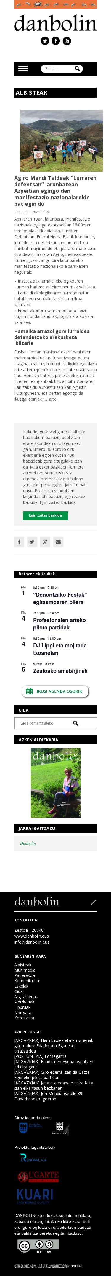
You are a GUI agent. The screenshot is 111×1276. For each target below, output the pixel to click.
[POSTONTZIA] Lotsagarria (40, 1056)
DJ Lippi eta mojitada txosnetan (60, 649)
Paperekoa (24, 975)
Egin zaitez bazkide (45, 515)
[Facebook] (19, 542)
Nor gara (22, 1012)
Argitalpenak (26, 996)
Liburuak (22, 1007)
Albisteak (22, 964)
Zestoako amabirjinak (60, 671)
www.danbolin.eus (31, 936)
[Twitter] (32, 542)
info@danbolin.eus (31, 942)
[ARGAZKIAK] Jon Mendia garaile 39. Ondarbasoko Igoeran (48, 1096)
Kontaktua (24, 1018)
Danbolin (28, 843)
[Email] (58, 542)
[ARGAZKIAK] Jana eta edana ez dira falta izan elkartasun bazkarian (53, 1085)
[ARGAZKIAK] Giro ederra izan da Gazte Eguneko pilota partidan (52, 1074)
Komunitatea (26, 980)
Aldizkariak (24, 1002)
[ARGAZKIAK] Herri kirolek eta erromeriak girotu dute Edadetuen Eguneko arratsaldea (53, 1045)
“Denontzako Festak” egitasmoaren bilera (60, 598)
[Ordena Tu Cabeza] (40, 1265)
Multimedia (25, 970)
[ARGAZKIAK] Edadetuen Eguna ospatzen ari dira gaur (53, 1064)
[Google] (45, 542)
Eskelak (21, 986)
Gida (18, 991)
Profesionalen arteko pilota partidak (59, 623)
